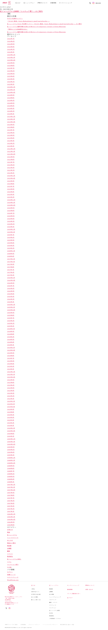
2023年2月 (11, 143)
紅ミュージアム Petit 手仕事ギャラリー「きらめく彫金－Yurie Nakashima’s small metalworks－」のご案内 (44, 24)
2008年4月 (10, 479)
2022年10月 (11, 154)
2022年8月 (11, 159)
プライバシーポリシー (34, 624)
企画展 (9, 548)
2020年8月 (11, 210)
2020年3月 (11, 221)
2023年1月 (10, 146)
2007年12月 (11, 484)
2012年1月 (10, 398)
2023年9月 (11, 124)
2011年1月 (10, 425)
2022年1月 (10, 173)
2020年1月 (10, 227)
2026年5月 (11, 44)
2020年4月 (11, 218)
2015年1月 (10, 326)
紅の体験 (51, 594)
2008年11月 (11, 460)
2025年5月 (11, 73)
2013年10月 (11, 350)
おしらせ (10, 540)
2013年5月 (10, 361)
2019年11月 (11, 232)
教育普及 (10, 556)
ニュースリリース (12, 537)
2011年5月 (10, 417)
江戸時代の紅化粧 (35, 594)
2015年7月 (10, 318)
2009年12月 (11, 439)
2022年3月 (11, 167)
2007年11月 (11, 487)
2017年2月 (10, 275)
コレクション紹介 (12, 564)
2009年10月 (11, 444)
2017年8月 (10, 267)
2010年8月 (10, 433)
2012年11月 (11, 374)
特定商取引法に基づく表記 (67, 624)
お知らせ (10, 529)
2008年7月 (10, 471)
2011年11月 (11, 404)
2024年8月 (10, 98)
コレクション (52, 607)
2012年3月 (10, 393)
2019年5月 (10, 240)
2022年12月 (11, 149)
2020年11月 (11, 202)
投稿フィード (11, 574)
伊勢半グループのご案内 (11, 624)
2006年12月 (11, 514)
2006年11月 (11, 517)
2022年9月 (11, 157)
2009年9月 (11, 447)
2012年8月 (10, 382)
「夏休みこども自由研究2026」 (17, 29)
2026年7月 (11, 38)
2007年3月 (10, 506)
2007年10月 (11, 490)
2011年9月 (10, 409)
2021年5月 (10, 189)
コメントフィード (12, 577)
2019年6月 (10, 237)
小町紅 (33, 589)
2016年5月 (10, 291)
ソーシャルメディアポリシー (50, 624)
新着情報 (53, 3)
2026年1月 (10, 52)
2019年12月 (11, 229)
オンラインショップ (65, 3)
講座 (8, 551)
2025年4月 (11, 76)
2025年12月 (11, 55)
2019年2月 (10, 248)
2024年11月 (11, 90)
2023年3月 (10, 141)
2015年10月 (11, 310)
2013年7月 (10, 358)
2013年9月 (10, 353)
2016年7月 (10, 286)
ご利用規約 (23, 624)
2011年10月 (11, 407)
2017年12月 (11, 259)
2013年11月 (11, 347)
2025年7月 (11, 68)
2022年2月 (11, 170)
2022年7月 (11, 162)
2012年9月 (10, 380)
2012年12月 (11, 372)
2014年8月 (10, 334)
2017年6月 (10, 272)
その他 (9, 567)
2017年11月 (11, 261)
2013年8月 (10, 355)
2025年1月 (10, 84)
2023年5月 (11, 135)
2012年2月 (10, 396)
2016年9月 (10, 283)
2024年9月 (11, 95)
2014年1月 (10, 345)
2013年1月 (10, 369)
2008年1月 (10, 482)
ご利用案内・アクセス (55, 618)
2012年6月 (10, 385)
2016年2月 (10, 299)
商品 (8, 532)
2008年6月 (11, 474)
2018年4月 (10, 256)
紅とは (17, 3)
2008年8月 (10, 468)
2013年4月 (10, 364)
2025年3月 (11, 79)
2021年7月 (10, 186)
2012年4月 (10, 390)
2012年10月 (11, 377)
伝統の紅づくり (35, 591)
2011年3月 (10, 420)
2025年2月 (11, 81)
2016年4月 (10, 294)
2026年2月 (11, 49)
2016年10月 (11, 280)
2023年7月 (10, 130)
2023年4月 (10, 138)
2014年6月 (10, 337)
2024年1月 (10, 114)
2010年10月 (11, 431)
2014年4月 (10, 342)
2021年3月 (10, 194)
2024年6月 (11, 100)
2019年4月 (10, 243)
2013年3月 (10, 366)
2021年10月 (11, 178)
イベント (10, 554)
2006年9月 (11, 522)
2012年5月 (10, 388)
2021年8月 (10, 184)
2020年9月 (11, 208)
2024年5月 (11, 103)
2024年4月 (10, 106)
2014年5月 (10, 339)
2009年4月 (11, 452)
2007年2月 (11, 509)
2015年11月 (11, 307)
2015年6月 (10, 321)
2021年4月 (10, 192)
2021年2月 (10, 197)
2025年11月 (11, 57)
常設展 (9, 546)
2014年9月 (10, 331)
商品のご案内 (11, 543)
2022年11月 (11, 151)
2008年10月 (11, 463)
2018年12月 (11, 251)
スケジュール (52, 605)
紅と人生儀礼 (34, 597)
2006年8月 (11, 525)
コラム (9, 562)
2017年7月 (10, 270)
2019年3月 (10, 245)
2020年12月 (11, 200)
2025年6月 (11, 71)
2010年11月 (11, 428)
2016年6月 (10, 288)
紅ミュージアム (29, 3)
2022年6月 (11, 165)
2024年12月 (11, 87)
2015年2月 (10, 323)
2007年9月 (11, 492)
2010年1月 (10, 436)
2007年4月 (10, 503)
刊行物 (51, 613)
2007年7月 (10, 498)
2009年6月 (11, 449)
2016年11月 (11, 278)
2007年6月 (11, 500)
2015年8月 (10, 315)
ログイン (10, 572)
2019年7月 (10, 235)
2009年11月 (11, 441)
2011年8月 (10, 412)
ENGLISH (98, 3)
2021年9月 (10, 181)
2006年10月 (11, 519)
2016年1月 (10, 302)
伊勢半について (42, 3)
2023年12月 (11, 116)
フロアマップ (52, 599)
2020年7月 (11, 213)
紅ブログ (69, 598)
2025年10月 (11, 60)
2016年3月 (10, 296)
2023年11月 (11, 119)
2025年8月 (11, 65)
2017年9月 (10, 264)
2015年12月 (11, 304)
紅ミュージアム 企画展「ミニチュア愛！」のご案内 (21, 11)
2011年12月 (11, 401)
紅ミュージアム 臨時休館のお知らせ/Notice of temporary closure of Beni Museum (36, 26)
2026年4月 (11, 47)
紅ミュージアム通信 (54, 610)
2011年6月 (10, 415)
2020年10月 (11, 205)
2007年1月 (10, 511)
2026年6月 (11, 41)
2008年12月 (11, 457)
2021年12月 (11, 175)
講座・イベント (53, 602)
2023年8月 (10, 127)
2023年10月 (11, 122)
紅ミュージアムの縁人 (14, 559)
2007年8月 (10, 495)
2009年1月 (10, 455)
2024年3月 (10, 108)
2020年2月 (11, 224)
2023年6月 (11, 132)
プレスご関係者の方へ (73, 593)
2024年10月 (11, 92)
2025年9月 (11, 63)
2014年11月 (11, 329)
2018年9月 (10, 253)
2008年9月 (11, 466)
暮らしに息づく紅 (35, 599)
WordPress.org (12, 580)
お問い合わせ (89, 589)
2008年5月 (11, 476)
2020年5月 (11, 216)
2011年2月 (10, 423)
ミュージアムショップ (55, 597)
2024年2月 (11, 111)
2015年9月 (10, 312)
